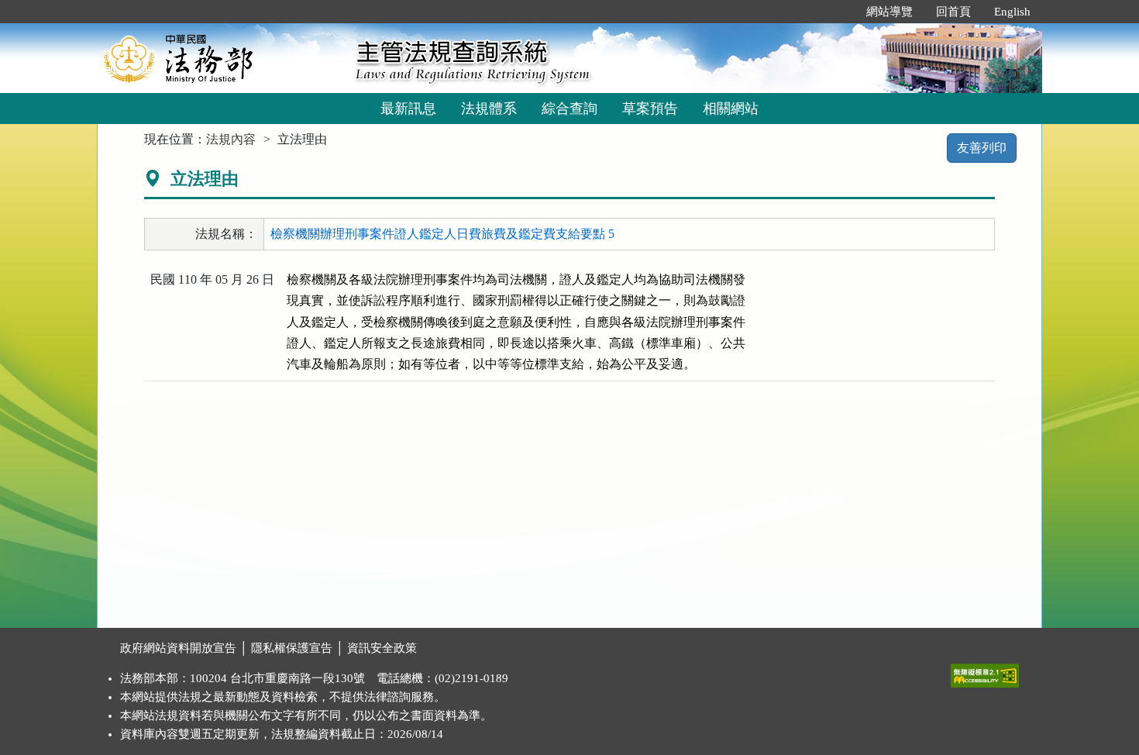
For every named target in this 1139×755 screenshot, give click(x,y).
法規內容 (231, 139)
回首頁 (953, 11)
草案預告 (650, 108)
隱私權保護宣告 (291, 648)
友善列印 (982, 147)
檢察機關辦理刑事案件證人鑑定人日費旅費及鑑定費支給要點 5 (442, 233)
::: (838, 11)
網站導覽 (889, 11)
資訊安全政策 (382, 648)
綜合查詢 (569, 108)
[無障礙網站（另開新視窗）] (985, 672)
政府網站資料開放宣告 (178, 648)
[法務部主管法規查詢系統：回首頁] (221, 57)
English (1012, 11)
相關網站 (731, 108)
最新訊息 (408, 108)
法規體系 (489, 108)
